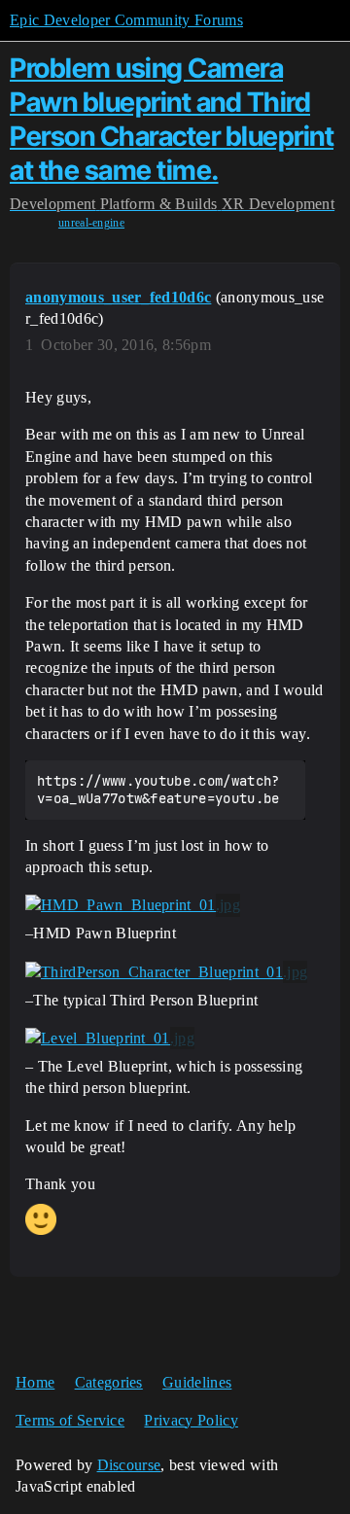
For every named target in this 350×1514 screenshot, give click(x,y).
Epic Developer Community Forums (126, 20)
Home (35, 1382)
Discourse (129, 1465)
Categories (109, 1382)
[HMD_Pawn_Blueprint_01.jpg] (132, 905)
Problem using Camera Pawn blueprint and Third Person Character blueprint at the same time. (171, 119)
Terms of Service (70, 1420)
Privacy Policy (190, 1420)
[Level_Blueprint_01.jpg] (109, 1038)
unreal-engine (91, 222)
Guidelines (196, 1382)
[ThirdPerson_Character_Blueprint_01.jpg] (166, 972)
